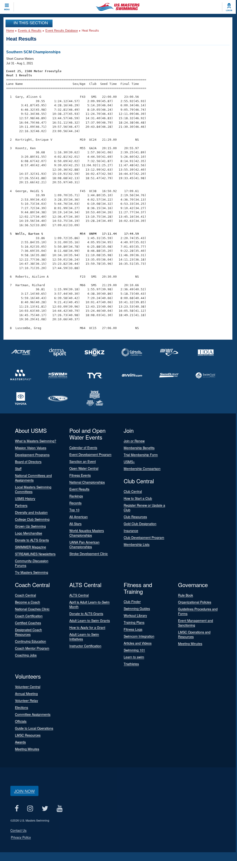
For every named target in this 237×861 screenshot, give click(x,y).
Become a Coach (27, 602)
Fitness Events (80, 475)
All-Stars (75, 523)
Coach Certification (29, 616)
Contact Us (18, 830)
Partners (21, 505)
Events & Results (29, 30)
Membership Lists (136, 544)
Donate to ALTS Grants (32, 540)
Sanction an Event (82, 461)
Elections (21, 707)
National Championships (87, 482)
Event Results (79, 489)
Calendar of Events (83, 447)
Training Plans (134, 622)
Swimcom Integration (139, 636)
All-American (78, 516)
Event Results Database (61, 30)
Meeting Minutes (190, 643)
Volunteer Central (27, 686)
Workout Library (135, 615)
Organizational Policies (194, 602)
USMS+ (129, 461)
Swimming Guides (137, 608)
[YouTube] (59, 808)
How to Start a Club (138, 498)
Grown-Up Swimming (30, 526)
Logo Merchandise (28, 533)
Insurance (131, 530)
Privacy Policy (21, 837)
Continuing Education (30, 641)
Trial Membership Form (141, 454)
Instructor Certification (85, 646)
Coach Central (25, 595)
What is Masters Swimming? (35, 441)
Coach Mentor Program (32, 648)
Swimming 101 (134, 650)
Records (75, 503)
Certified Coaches (28, 623)
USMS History (25, 498)
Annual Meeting (26, 693)
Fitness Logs (133, 629)
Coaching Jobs (26, 655)
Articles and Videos (138, 643)
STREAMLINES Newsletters (35, 554)
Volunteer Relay (26, 700)
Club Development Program (144, 537)
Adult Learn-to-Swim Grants (89, 620)
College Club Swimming (32, 519)
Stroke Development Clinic (88, 553)
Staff (18, 468)
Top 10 (74, 510)
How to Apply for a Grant (87, 627)
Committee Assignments (32, 714)
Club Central (133, 491)
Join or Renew (134, 441)
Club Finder (132, 601)
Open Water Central (83, 468)
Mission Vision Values (30, 447)
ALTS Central (79, 595)
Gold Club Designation (140, 523)
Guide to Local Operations (34, 728)
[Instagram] (30, 808)
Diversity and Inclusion (31, 512)
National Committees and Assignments (33, 477)
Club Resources (135, 516)
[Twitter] (45, 808)
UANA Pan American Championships (84, 544)
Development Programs (32, 454)
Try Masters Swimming (31, 572)
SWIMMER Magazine (30, 547)
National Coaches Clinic (32, 609)
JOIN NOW (24, 791)
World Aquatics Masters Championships (86, 532)
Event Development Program (90, 454)
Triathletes (131, 664)
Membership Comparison (142, 468)
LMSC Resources (28, 735)
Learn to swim (134, 657)
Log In (229, 10)
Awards (20, 742)
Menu (7, 9)
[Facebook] (16, 808)
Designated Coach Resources (28, 632)
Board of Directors (28, 461)
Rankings (76, 496)
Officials (20, 721)
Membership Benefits (139, 447)
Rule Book (185, 595)
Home (10, 30)
